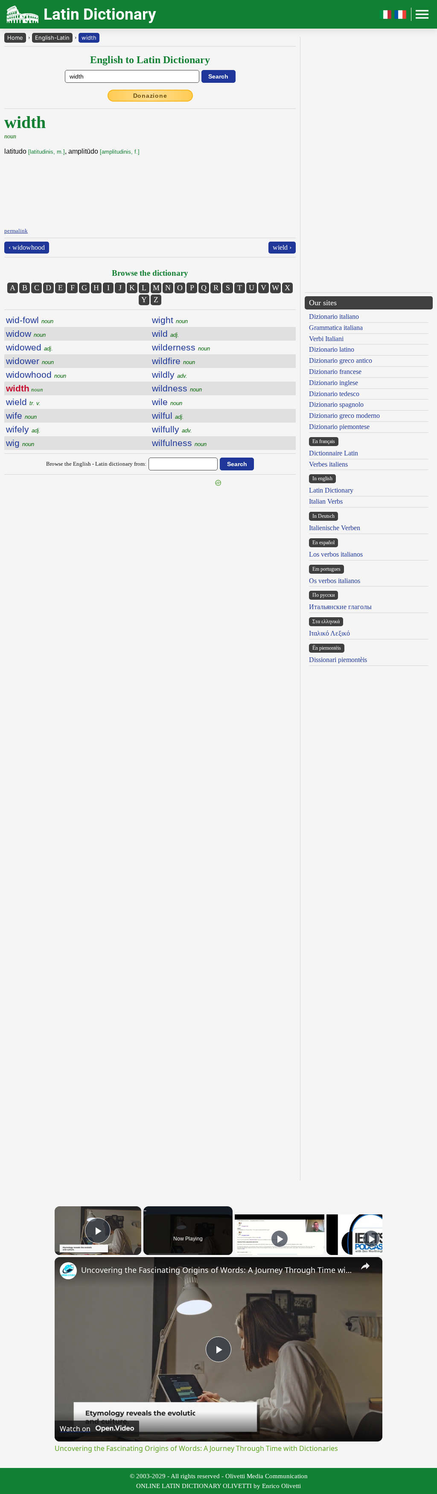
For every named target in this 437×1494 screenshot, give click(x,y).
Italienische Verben (334, 527)
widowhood (36, 374)
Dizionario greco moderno (344, 415)
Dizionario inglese (333, 382)
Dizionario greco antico (340, 360)
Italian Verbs (326, 501)
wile (167, 402)
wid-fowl (29, 320)
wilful (168, 415)
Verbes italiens (328, 464)
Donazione (150, 95)
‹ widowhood (27, 247)
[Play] (279, 1238)
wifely (23, 429)
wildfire (173, 361)
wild (165, 333)
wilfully (172, 429)
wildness (177, 388)
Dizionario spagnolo (336, 404)
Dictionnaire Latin (333, 453)
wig (20, 443)
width (89, 37)
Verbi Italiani (326, 338)
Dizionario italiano (334, 316)
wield (23, 402)
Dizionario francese (335, 371)
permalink (16, 231)
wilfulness (179, 443)
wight (170, 320)
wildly (169, 374)
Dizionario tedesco (334, 393)
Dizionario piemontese (339, 426)
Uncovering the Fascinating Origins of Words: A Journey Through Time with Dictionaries (217, 1270)
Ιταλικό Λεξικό (329, 633)
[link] (68, 1270)
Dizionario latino (331, 349)
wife (21, 415)
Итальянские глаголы (340, 606)
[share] (365, 1266)
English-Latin (52, 37)
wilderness (181, 347)
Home (15, 37)
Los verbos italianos (336, 554)
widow (26, 333)
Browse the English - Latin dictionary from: (96, 464)
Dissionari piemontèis (338, 659)
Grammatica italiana (336, 327)
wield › (282, 247)
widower (30, 361)
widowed (29, 347)
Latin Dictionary (331, 490)
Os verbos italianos (334, 580)
